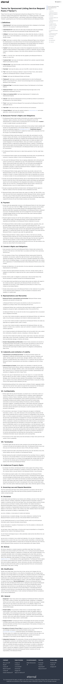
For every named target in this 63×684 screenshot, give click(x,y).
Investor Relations (7, 672)
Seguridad (40, 666)
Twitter (52, 664)
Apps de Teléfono (19, 672)
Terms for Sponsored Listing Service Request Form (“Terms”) (53, 8)
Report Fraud (6, 668)
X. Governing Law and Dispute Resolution (53, 34)
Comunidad (17, 666)
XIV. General (51, 42)
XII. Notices (51, 38)
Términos (40, 664)
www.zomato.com (33, 110)
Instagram (52, 666)
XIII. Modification (52, 40)
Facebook (52, 662)
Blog (4, 664)
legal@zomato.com (5, 559)
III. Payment (51, 15)
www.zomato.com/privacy (9, 631)
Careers (5, 666)
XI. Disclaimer (51, 36)
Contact (5, 670)
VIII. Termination (52, 28)
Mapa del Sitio (41, 668)
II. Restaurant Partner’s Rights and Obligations (53, 13)
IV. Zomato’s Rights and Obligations (53, 18)
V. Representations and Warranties (53, 21)
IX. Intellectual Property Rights (53, 31)
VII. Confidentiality (52, 26)
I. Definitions (51, 11)
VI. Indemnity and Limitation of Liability (53, 24)
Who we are (6, 662)
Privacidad (40, 662)
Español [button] (58, 1)
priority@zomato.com (24, 129)
